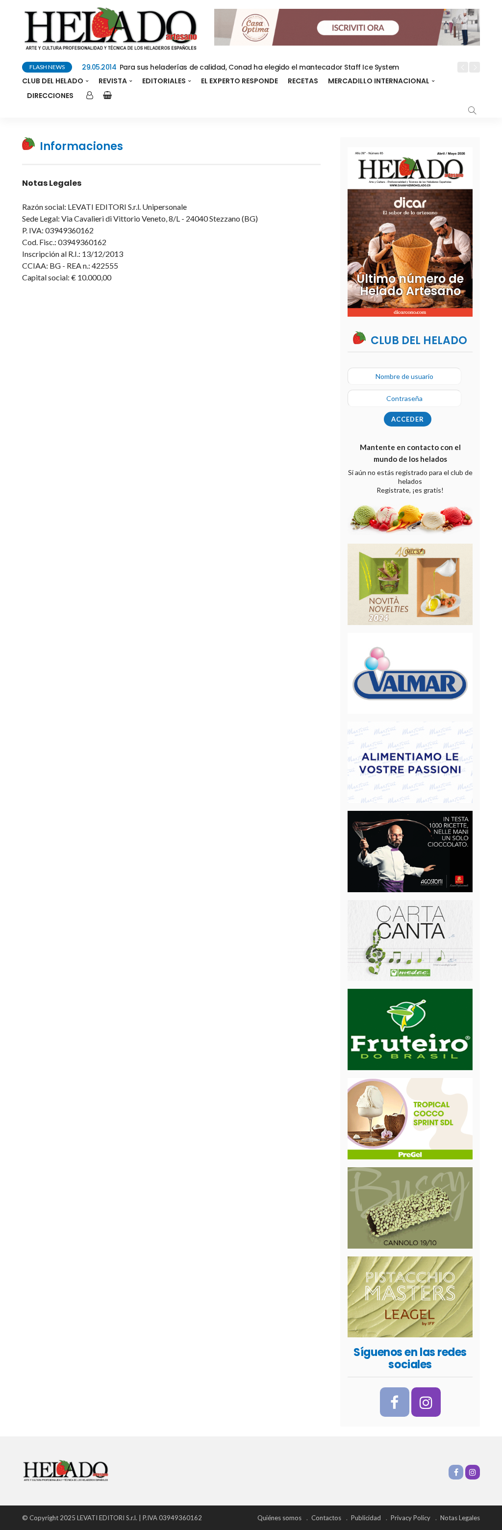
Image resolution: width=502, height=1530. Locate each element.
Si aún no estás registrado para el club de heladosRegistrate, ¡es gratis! (410, 481)
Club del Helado (52, 81)
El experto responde (239, 81)
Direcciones (50, 95)
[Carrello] (105, 95)
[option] (266, 68)
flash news (47, 67)
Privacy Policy (410, 1518)
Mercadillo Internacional (378, 81)
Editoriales (164, 81)
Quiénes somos (279, 1518)
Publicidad (366, 1518)
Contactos (326, 1518)
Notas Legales (460, 1518)
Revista (113, 81)
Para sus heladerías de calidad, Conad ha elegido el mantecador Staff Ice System (240, 67)
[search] (472, 110)
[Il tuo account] (88, 95)
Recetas (303, 81)
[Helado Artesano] (65, 1470)
